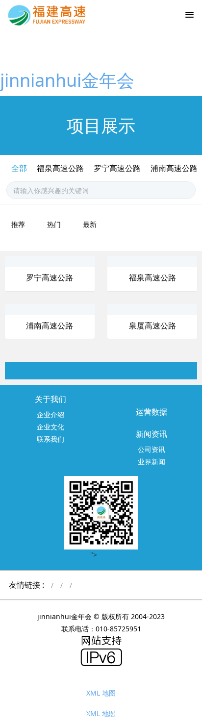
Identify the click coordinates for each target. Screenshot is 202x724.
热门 (54, 224)
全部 (19, 168)
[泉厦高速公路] (131, 309)
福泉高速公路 (60, 168)
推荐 (18, 224)
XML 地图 (101, 693)
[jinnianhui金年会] (49, 14)
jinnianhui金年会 (67, 80)
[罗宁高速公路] (29, 261)
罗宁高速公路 (117, 168)
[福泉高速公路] (131, 261)
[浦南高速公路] (29, 309)
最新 (90, 224)
